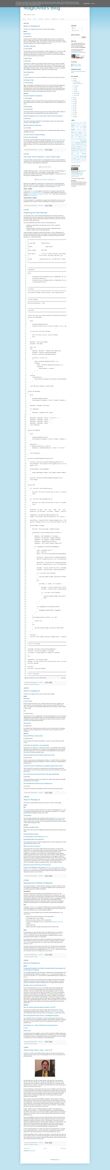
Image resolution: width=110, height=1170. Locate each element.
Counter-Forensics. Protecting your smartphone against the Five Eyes (43, 765)
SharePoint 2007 (83, 149)
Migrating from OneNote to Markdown (38, 883)
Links (79, 136)
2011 (74, 114)
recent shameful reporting (56, 1011)
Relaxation (73, 146)
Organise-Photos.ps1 (29, 677)
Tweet (82, 158)
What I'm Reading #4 (32, 800)
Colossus (48, 974)
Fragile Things (28, 58)
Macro (85, 136)
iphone (81, 135)
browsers (77, 126)
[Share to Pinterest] (51, 150)
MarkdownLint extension (56, 921)
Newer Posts (27, 1148)
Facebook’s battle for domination (33, 95)
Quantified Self (74, 145)
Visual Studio (83, 159)
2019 (74, 99)
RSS (82, 146)
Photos (28, 684)
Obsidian (53, 949)
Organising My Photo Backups (35, 213)
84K (25, 807)
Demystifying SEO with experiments (34, 839)
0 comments (40, 149)
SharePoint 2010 (75, 150)
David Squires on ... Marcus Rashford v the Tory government (41, 1025)
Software (84, 153)
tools (75, 158)
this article (33, 191)
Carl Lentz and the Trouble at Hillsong (34, 134)
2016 (74, 105)
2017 (74, 103)
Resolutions (78, 146)
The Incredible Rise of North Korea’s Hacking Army (38, 783)
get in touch (57, 186)
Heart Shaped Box (29, 72)
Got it (93, 3)
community (79, 129)
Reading (35, 1043)
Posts (74, 28)
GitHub (44, 677)
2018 (74, 101)
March (75, 91)
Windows (77, 162)
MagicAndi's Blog (42, 7)
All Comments (76, 30)
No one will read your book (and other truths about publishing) (41, 774)
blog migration (83, 123)
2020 (28, 1144)
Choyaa (46, 836)
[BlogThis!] (47, 150)
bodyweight (79, 125)
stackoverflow (74, 155)
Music (72, 139)
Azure (72, 123)
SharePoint (79, 148)
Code (73, 129)
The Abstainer (27, 815)
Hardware (80, 133)
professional (73, 144)
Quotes (80, 145)
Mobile (80, 138)
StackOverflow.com (75, 52)
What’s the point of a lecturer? (32, 846)
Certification (73, 127)
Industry (72, 135)
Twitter (85, 158)
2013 (74, 110)
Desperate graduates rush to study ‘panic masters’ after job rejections (43, 116)
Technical (83, 157)
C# (80, 126)
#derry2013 (73, 122)
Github (79, 65)
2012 (74, 112)
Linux (82, 136)
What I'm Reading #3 (32, 963)
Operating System (75, 141)
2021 (74, 80)
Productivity (83, 142)
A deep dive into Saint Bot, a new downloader (36, 745)
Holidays (84, 133)
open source (83, 139)
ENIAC (37, 975)
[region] (45, 457)
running (85, 146)
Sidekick (51, 194)
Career (84, 126)
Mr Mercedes (27, 33)
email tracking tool (33, 195)
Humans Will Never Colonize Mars (33, 735)
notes (28, 956)
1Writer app (26, 942)
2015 (74, 107)
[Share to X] (48, 150)
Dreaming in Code (29, 80)
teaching (77, 156)
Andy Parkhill (83, 170)
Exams (76, 132)
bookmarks (84, 125)
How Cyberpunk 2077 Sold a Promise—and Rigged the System (41, 1015)
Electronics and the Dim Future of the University (37, 864)
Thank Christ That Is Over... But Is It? (38, 1050)
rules (43, 921)
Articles (28, 1043)
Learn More (87, 3)
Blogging (31, 1144)
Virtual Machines (77, 159)
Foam (49, 949)
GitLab (79, 64)
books (32, 1043)
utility (72, 159)
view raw (63, 677)
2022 (74, 78)
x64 (80, 162)
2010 (74, 116)
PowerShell (33, 684)
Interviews (77, 135)
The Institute (27, 723)
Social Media (75, 153)
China (78, 127)
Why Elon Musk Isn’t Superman (32, 125)
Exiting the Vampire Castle (31, 827)
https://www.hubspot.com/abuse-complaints (38, 194)
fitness (80, 132)
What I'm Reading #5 (32, 691)
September (76, 82)
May (75, 89)
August (75, 86)
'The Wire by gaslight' (60, 818)
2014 (74, 109)
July (75, 87)
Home (45, 1148)
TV (80, 158)
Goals (75, 133)
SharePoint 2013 (83, 150)
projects (85, 144)
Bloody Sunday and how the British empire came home (39, 755)
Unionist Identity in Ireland (31, 834)
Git (82, 132)
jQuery (72, 136)
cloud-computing (83, 127)
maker (72, 138)
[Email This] (45, 150)
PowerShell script (33, 907)
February (76, 93)
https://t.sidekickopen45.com (35, 192)
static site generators (81, 155)
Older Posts (63, 1148)
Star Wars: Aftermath (29, 46)
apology (80, 122)
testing (72, 158)
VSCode (35, 956)
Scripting (37, 684)
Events (73, 132)
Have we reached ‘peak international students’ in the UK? (40, 1007)
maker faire (76, 138)
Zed (25, 710)
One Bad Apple (28, 106)
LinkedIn (76, 136)
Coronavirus (35, 1144)
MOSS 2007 (84, 138)
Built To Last (27, 1030)
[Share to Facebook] (50, 150)
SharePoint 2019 (82, 152)
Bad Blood (27, 698)
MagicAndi (83, 52)
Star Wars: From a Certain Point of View (35, 985)
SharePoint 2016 (74, 152)
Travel (78, 158)
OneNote (31, 956)
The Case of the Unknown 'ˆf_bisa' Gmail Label (42, 157)
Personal (83, 141)
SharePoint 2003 (76, 149)
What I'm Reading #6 (32, 26)
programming (79, 144)
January (75, 95)
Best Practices (77, 123)
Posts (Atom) (32, 1150)
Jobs (85, 135)
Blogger (57, 1159)
